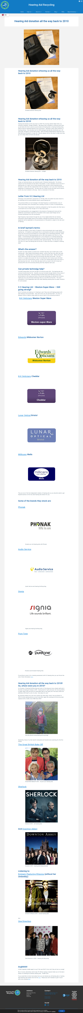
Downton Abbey (29, 829)
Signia (21, 591)
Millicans (22, 454)
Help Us (29, 11)
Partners (47, 11)
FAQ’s (63, 11)
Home (22, 11)
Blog (55, 11)
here (39, 977)
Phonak (21, 507)
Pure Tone (23, 633)
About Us (38, 11)
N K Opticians (25, 298)
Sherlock (22, 786)
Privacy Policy (47, 996)
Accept (61, 1011)
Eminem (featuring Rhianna (31, 874)
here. (32, 677)
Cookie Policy (47, 998)
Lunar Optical (24, 415)
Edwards (22, 337)
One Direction (24, 921)
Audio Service (24, 549)
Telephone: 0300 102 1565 (50, 994)
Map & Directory (72, 11)
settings (53, 1011)
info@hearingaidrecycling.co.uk (51, 992)
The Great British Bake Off (30, 744)
